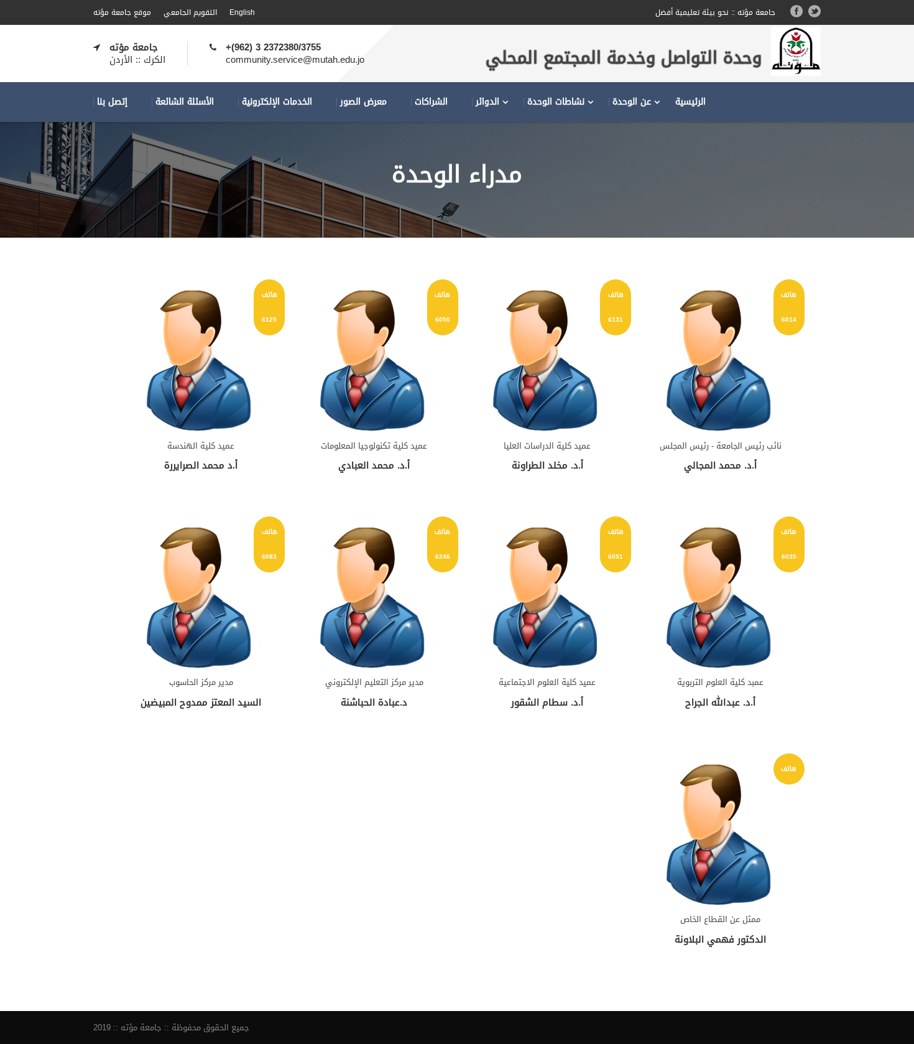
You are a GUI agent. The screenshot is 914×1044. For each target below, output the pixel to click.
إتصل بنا (112, 102)
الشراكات (431, 102)
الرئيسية (690, 102)
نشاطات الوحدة (555, 102)
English (242, 12)
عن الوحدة (631, 102)
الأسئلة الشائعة (184, 102)
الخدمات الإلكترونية (277, 102)
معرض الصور (363, 102)
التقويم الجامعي (190, 12)
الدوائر (487, 102)
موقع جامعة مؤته (122, 12)
